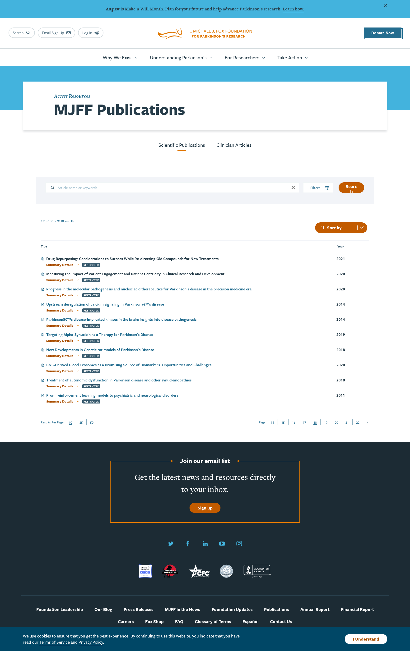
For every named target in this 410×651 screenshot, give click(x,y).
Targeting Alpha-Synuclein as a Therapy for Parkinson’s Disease (99, 335)
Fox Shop (154, 621)
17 (304, 422)
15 (283, 422)
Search (351, 188)
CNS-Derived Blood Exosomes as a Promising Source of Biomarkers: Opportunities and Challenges (128, 365)
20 (336, 422)
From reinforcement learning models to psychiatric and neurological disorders (112, 395)
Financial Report (357, 609)
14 (272, 422)
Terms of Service (54, 642)
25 (81, 422)
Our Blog (103, 609)
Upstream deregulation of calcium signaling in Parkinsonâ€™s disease (105, 304)
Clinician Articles (234, 144)
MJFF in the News (182, 609)
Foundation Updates (232, 609)
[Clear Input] (293, 187)
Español (250, 621)
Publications (276, 609)
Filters (315, 187)
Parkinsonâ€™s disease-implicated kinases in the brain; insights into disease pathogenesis (121, 319)
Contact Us (281, 621)
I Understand (366, 639)
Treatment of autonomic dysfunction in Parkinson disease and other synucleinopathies (118, 380)
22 (357, 422)
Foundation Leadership (59, 609)
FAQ (179, 621)
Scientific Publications (181, 144)
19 (325, 422)
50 (91, 422)
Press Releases (139, 609)
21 (347, 422)
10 (70, 422)
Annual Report (315, 609)
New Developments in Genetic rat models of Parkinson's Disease (100, 350)
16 (293, 422)
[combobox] (341, 227)
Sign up (205, 508)
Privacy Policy (91, 642)
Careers (126, 621)
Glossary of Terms (213, 621)
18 (315, 422)
